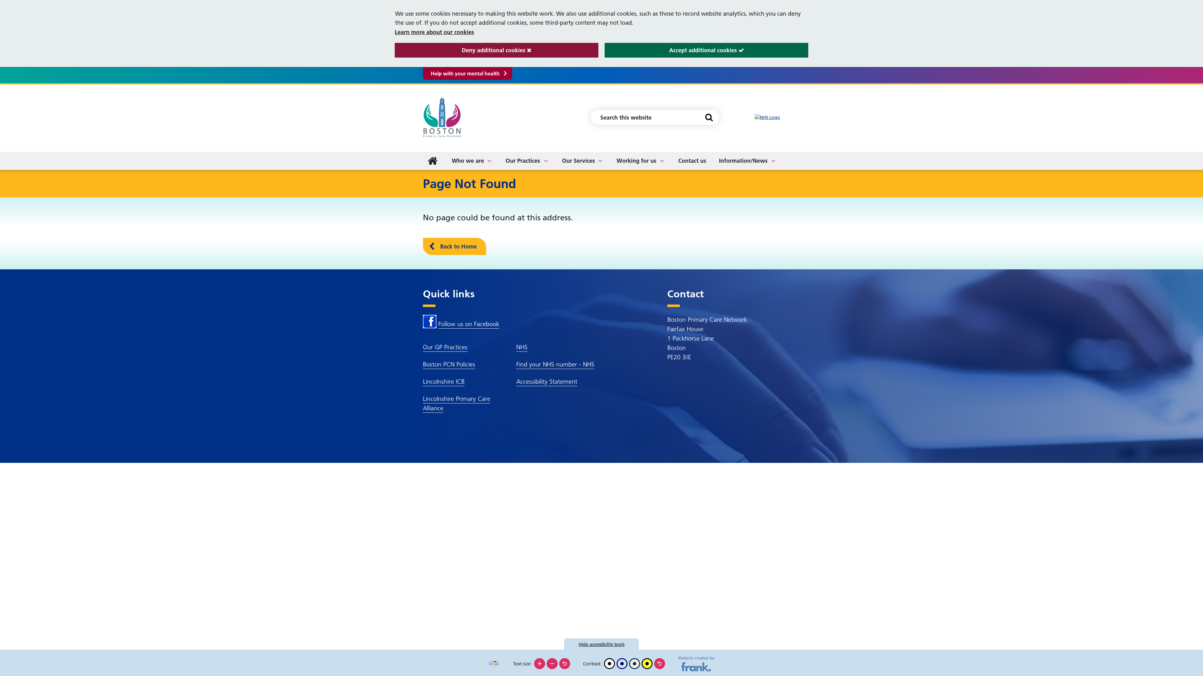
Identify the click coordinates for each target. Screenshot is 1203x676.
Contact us (692, 160)
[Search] (709, 117)
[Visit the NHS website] (767, 117)
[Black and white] (609, 663)
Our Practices (523, 160)
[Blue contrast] (622, 663)
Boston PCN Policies (449, 364)
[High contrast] (647, 663)
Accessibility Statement (546, 381)
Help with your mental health (465, 73)
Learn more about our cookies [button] (434, 32)
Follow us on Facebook (468, 324)
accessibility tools (601, 644)
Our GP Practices (445, 347)
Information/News (743, 160)
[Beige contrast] (634, 663)
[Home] (432, 161)
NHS (522, 347)
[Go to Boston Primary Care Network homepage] (443, 117)
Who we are (468, 160)
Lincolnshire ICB (444, 381)
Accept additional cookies (671, 50)
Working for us (636, 160)
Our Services (578, 160)
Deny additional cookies (461, 50)
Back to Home (458, 246)
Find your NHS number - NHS (555, 364)
